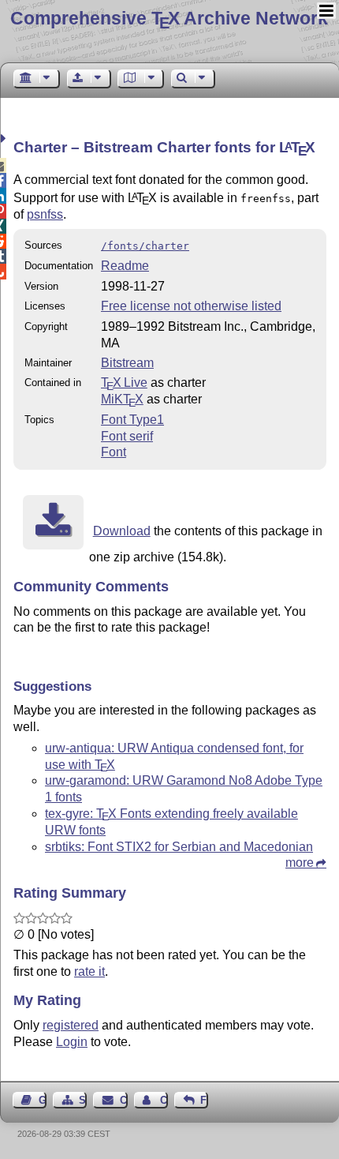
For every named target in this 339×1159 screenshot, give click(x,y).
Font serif (127, 436)
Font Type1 (132, 419)
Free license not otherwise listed (191, 306)
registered (71, 1025)
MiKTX (122, 399)
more (299, 862)
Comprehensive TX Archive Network (169, 18)
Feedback (204, 1100)
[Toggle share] (5, 138)
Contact (123, 1100)
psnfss (45, 214)
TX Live (124, 382)
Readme (125, 265)
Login (72, 1041)
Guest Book (43, 1100)
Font (113, 452)
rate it (89, 971)
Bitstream (127, 362)
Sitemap (83, 1100)
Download (122, 531)
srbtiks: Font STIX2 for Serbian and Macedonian (179, 846)
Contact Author (164, 1100)
